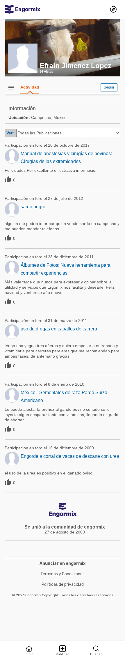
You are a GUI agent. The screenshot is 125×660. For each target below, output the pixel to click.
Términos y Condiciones (62, 573)
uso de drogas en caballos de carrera (59, 328)
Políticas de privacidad (63, 584)
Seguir (109, 87)
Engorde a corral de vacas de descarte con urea (70, 456)
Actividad (29, 87)
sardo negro (33, 206)
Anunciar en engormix (62, 563)
